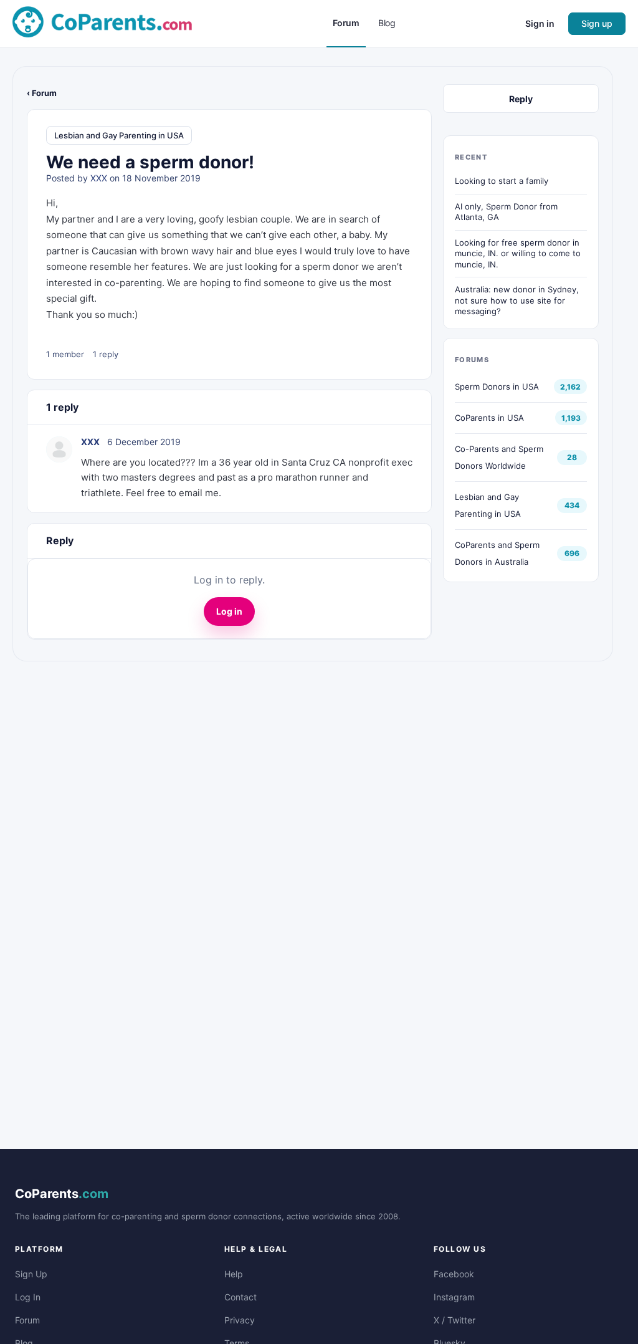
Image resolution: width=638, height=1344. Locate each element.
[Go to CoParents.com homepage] (102, 23)
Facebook (454, 1274)
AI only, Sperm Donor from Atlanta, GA (506, 212)
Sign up (596, 23)
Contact (240, 1297)
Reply (521, 99)
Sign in (540, 23)
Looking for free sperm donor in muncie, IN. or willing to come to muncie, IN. (518, 253)
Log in (229, 611)
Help (233, 1274)
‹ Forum (42, 93)
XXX (98, 178)
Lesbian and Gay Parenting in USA (119, 135)
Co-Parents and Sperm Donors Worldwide (499, 457)
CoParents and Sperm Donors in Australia (497, 553)
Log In (27, 1297)
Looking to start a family (501, 181)
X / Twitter (454, 1320)
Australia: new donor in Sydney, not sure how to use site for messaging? (517, 300)
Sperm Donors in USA (497, 386)
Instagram (454, 1297)
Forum (27, 1320)
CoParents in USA (489, 418)
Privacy (239, 1320)
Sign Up (31, 1274)
